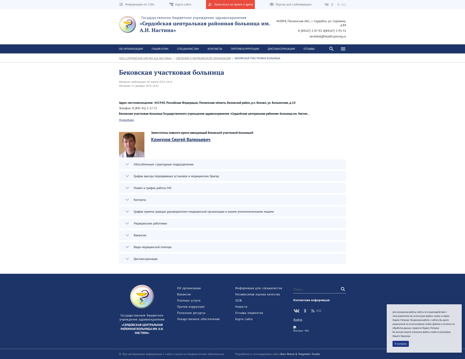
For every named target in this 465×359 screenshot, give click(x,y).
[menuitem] (131, 48)
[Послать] (342, 289)
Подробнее (126, 120)
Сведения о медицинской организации (203, 58)
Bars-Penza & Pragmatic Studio (300, 354)
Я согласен (401, 343)
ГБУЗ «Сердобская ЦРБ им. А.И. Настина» (145, 58)
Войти (298, 320)
